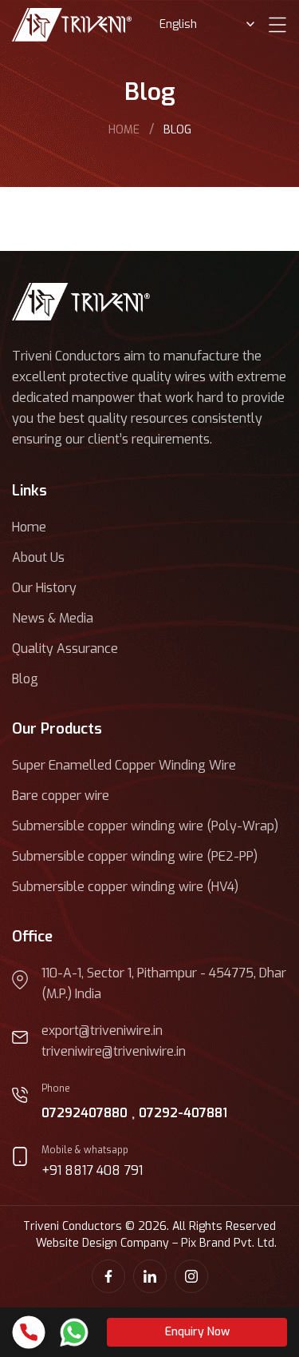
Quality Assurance (65, 648)
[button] (197, 1332)
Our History (44, 587)
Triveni (124, 129)
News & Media (52, 618)
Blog (25, 679)
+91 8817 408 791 (92, 1170)
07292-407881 (183, 1112)
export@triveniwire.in (102, 1030)
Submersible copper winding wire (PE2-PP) (135, 856)
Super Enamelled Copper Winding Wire (124, 765)
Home (29, 527)
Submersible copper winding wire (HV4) (125, 886)
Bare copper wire (60, 795)
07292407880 (84, 1112)
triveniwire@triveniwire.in (113, 1051)
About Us (38, 557)
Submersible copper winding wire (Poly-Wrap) (145, 826)
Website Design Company (102, 1243)
